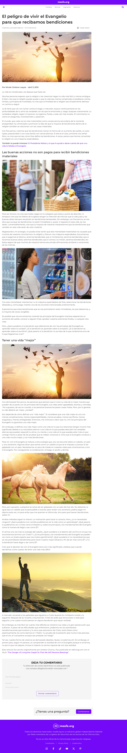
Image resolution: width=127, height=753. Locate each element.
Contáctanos (49, 743)
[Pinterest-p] (80, 748)
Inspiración (67, 7)
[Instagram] (46, 748)
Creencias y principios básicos (12, 28)
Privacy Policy (63, 743)
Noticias (57, 7)
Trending (48, 7)
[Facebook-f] (53, 748)
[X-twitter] (73, 748)
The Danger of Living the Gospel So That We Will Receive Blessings (38, 652)
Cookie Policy (77, 743)
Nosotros (77, 7)
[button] (3, 7)
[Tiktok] (60, 748)
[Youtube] (66, 748)
